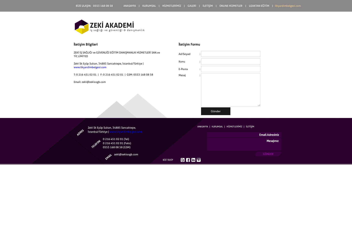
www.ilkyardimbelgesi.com (90, 67)
